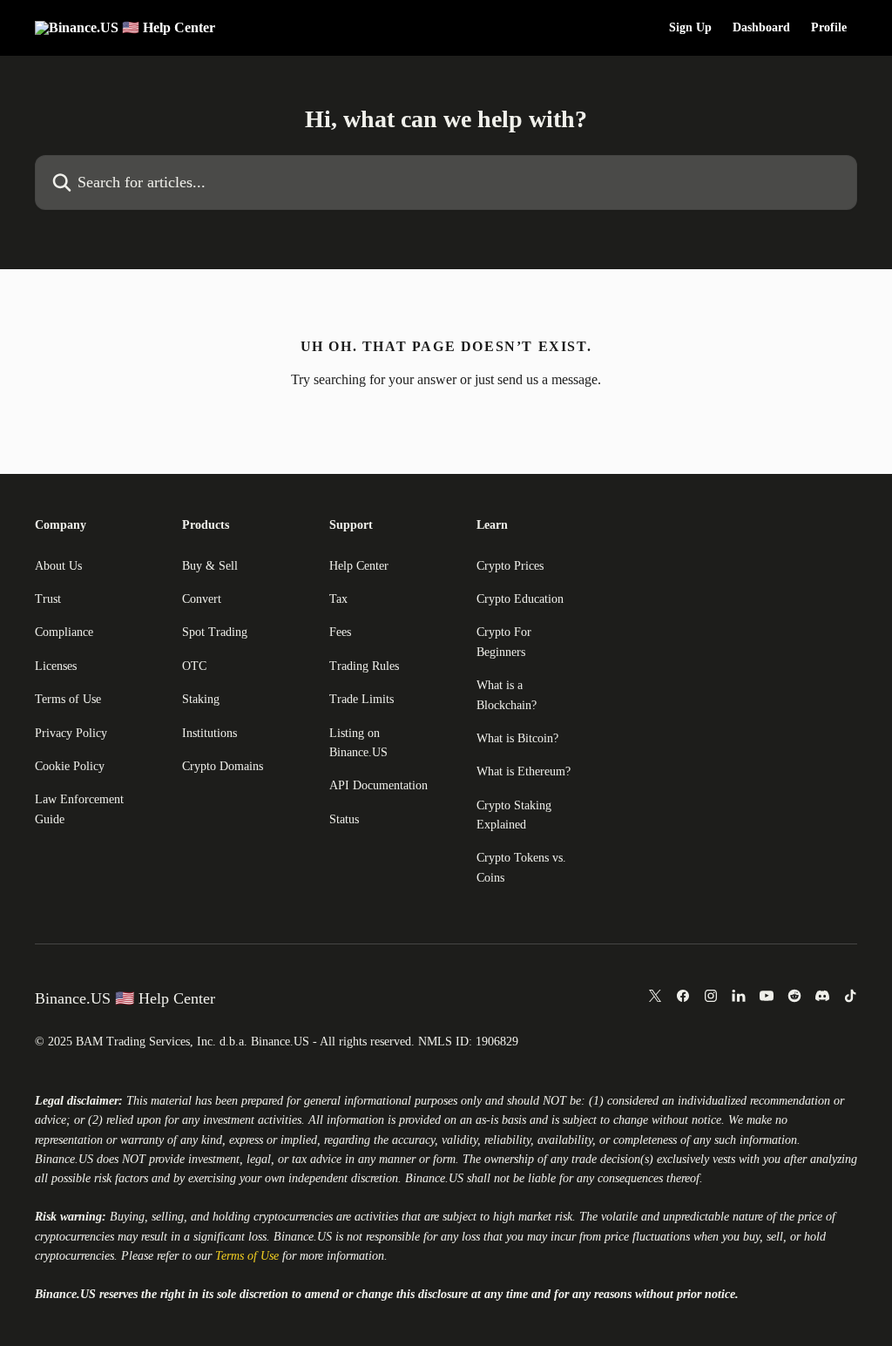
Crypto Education (520, 598)
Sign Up (690, 28)
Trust (48, 598)
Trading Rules (364, 666)
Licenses (56, 666)
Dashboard (761, 28)
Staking (201, 699)
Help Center (359, 565)
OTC (194, 666)
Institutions (209, 733)
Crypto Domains (222, 766)
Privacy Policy (71, 733)
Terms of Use (68, 699)
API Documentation (378, 785)
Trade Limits (361, 699)
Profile (829, 28)
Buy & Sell (210, 565)
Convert (201, 598)
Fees (340, 632)
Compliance (64, 632)
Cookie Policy (70, 766)
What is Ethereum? (523, 771)
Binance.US (64, 1159)
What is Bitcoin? (517, 738)
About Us (58, 565)
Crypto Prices (510, 565)
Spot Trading (214, 632)
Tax (338, 598)
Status (344, 819)
